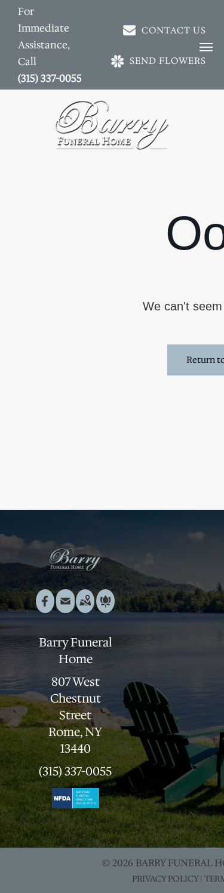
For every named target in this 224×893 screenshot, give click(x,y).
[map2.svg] (85, 609)
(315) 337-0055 (50, 78)
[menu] (206, 47)
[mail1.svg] (65, 609)
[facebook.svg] (45, 609)
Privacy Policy (165, 878)
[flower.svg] (105, 609)
